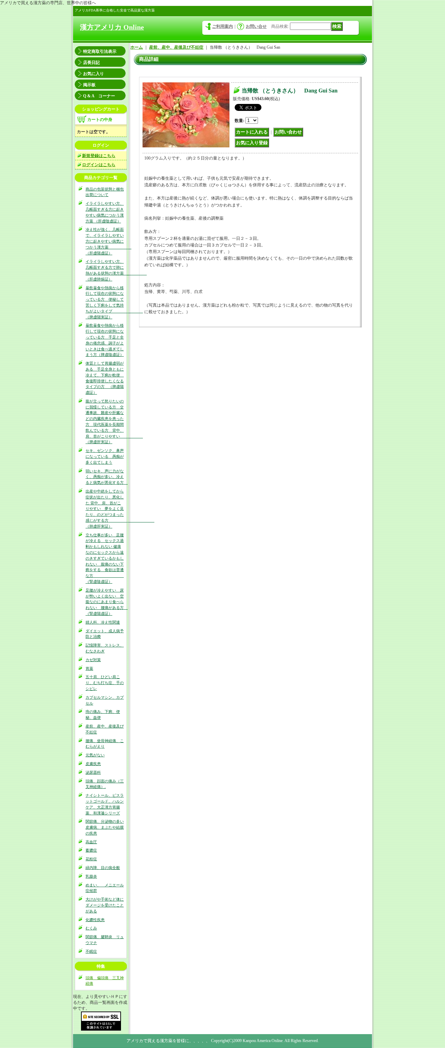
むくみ (91, 928)
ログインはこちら (98, 164)
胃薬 (89, 668)
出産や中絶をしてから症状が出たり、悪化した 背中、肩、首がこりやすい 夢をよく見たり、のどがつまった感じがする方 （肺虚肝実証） (120, 508)
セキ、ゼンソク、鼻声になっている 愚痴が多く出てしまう (105, 456)
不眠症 (91, 951)
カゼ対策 (93, 660)
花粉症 (91, 859)
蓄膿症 (91, 850)
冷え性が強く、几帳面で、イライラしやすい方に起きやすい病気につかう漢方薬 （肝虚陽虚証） (108, 241)
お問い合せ (256, 26)
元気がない (95, 755)
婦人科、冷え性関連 (103, 622)
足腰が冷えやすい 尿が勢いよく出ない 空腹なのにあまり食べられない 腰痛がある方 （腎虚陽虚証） (107, 602)
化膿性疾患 (95, 920)
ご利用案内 (222, 26)
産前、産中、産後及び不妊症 (176, 47)
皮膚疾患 (93, 764)
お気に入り (93, 73)
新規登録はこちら (98, 155)
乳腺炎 (91, 876)
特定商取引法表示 (99, 51)
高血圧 (91, 842)
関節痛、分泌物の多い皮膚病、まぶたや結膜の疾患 (105, 827)
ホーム (136, 47)
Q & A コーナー (99, 96)
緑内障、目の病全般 (103, 868)
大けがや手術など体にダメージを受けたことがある (105, 905)
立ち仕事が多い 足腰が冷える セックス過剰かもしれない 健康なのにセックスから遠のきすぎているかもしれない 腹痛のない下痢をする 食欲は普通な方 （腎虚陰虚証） (105, 558)
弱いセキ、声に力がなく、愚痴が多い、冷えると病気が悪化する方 (107, 477)
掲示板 (89, 84)
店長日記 (91, 62)
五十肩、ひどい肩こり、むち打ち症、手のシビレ (105, 683)
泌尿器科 (93, 772)
